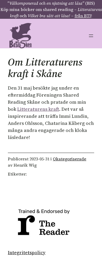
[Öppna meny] (91, 36)
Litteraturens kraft (38, 109)
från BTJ (83, 16)
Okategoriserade (69, 159)
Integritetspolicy (27, 252)
